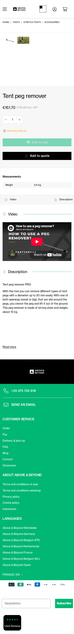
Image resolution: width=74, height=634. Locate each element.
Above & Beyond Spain (17, 565)
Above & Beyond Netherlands (21, 546)
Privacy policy (11, 496)
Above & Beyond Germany (19, 534)
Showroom (9, 465)
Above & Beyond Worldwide (20, 528)
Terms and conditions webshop (22, 490)
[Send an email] (6, 404)
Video (13, 199)
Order (6, 428)
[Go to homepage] (22, 9)
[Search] (43, 9)
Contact (8, 459)
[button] (12, 623)
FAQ (5, 447)
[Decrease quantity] (6, 120)
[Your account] (54, 9)
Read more (9, 347)
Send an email (23, 405)
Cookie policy (11, 502)
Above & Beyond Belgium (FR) (21, 540)
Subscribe (64, 603)
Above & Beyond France (18, 552)
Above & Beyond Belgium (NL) (21, 558)
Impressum (9, 509)
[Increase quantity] (20, 120)
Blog (5, 453)
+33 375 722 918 (23, 391)
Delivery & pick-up (14, 440)
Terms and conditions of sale (20, 484)
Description (66, 199)
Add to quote (40, 156)
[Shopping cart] (65, 9)
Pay (5, 434)
